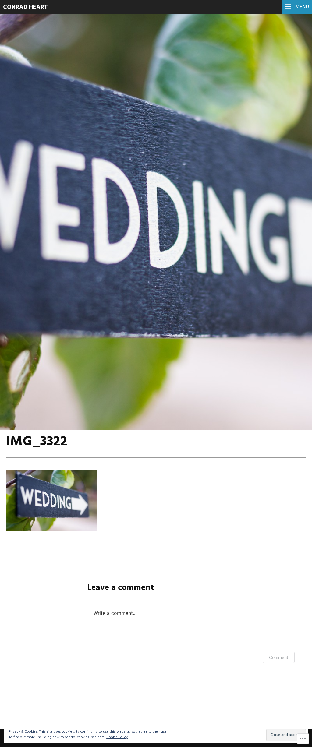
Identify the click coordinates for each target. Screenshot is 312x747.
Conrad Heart (25, 7)
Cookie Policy (117, 737)
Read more (27, 155)
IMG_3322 (36, 140)
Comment (278, 657)
